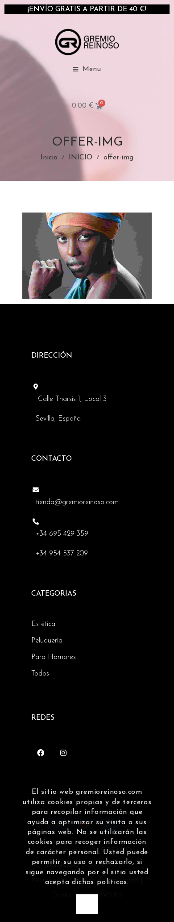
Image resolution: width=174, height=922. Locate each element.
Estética (43, 624)
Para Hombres (53, 657)
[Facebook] (40, 753)
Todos (40, 673)
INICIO (80, 157)
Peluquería (46, 640)
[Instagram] (63, 753)
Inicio (49, 157)
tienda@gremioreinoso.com (77, 502)
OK (87, 904)
